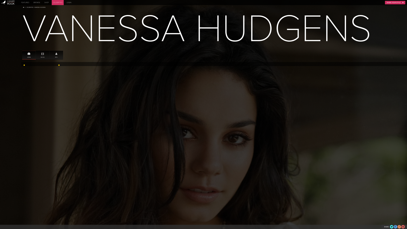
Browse (36, 2)
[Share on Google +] (399, 226)
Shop (46, 2)
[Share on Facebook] (395, 226)
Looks (29, 57)
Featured (25, 2)
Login (69, 2)
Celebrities (57, 2)
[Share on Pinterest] (403, 226)
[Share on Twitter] (391, 226)
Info (56, 57)
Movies (43, 57)
